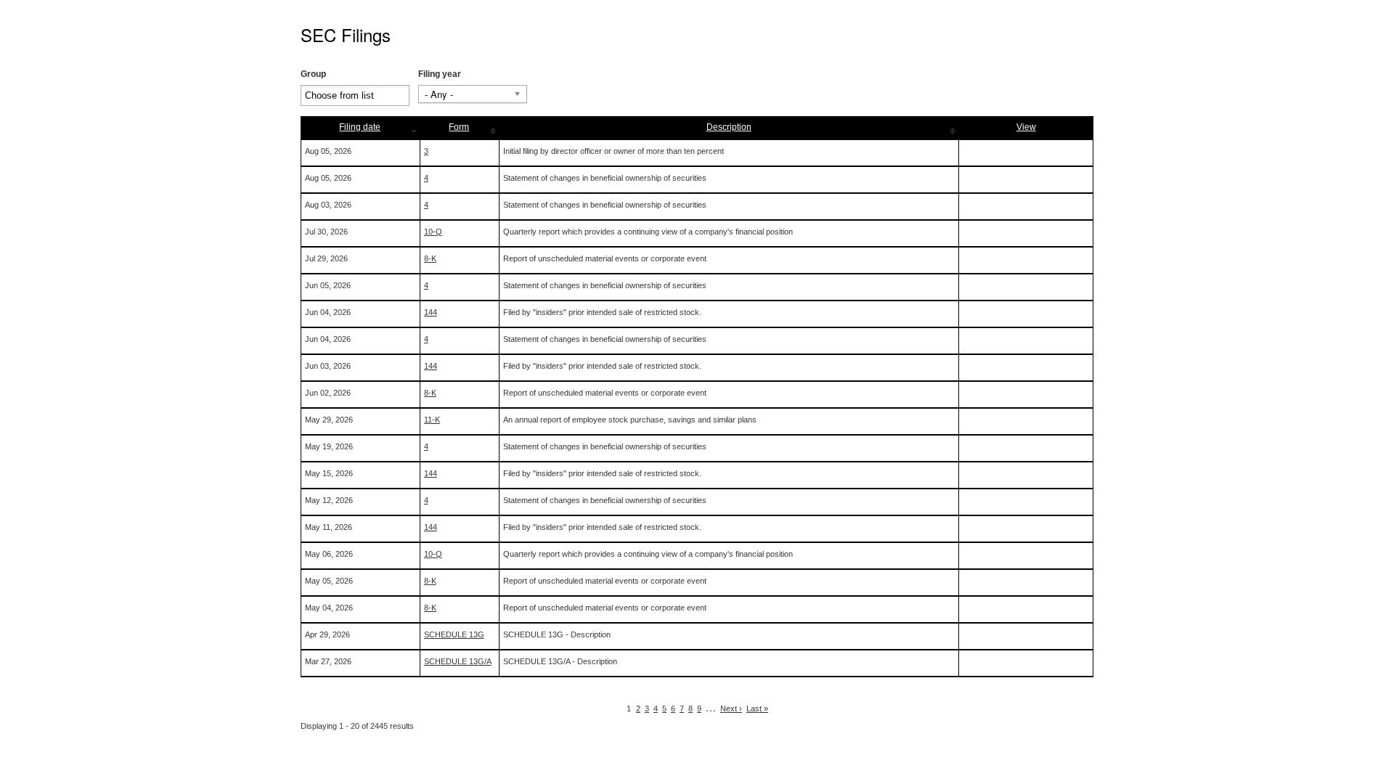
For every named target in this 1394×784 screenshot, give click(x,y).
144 (430, 312)
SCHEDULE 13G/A (458, 661)
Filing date (359, 127)
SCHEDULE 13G (454, 634)
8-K (430, 258)
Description (728, 127)
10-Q (433, 231)
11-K (432, 419)
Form (459, 127)
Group (313, 74)
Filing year (439, 74)
